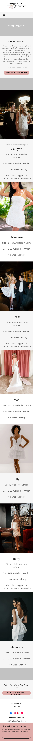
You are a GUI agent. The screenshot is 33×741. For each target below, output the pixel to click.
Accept (16, 737)
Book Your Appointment (16, 73)
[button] (4, 15)
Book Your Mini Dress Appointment (16, 693)
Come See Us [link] (16, 704)
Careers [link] (16, 706)
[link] (16, 5)
